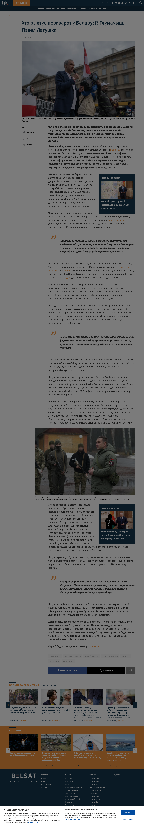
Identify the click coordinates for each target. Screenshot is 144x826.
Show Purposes (128, 819)
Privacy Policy (33, 822)
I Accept (128, 813)
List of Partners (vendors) (74, 819)
